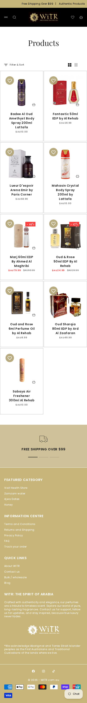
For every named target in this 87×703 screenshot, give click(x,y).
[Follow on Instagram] (43, 671)
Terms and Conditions (19, 524)
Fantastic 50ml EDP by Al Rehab (65, 117)
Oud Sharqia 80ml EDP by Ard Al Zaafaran (65, 329)
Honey (8, 504)
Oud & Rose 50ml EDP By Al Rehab (65, 262)
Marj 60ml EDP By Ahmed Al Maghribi (21, 262)
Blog (7, 583)
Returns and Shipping (19, 530)
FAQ (6, 541)
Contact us (12, 571)
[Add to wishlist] (9, 80)
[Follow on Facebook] (33, 671)
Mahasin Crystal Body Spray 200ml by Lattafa (65, 193)
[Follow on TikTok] (53, 671)
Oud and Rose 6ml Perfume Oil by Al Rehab (22, 329)
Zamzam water (14, 493)
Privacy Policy (13, 535)
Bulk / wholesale (15, 577)
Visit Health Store (15, 488)
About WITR (12, 566)
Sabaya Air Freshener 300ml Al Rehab (22, 396)
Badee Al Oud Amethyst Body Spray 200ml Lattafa (21, 121)
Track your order (15, 546)
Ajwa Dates (12, 499)
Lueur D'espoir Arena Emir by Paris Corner (22, 191)
